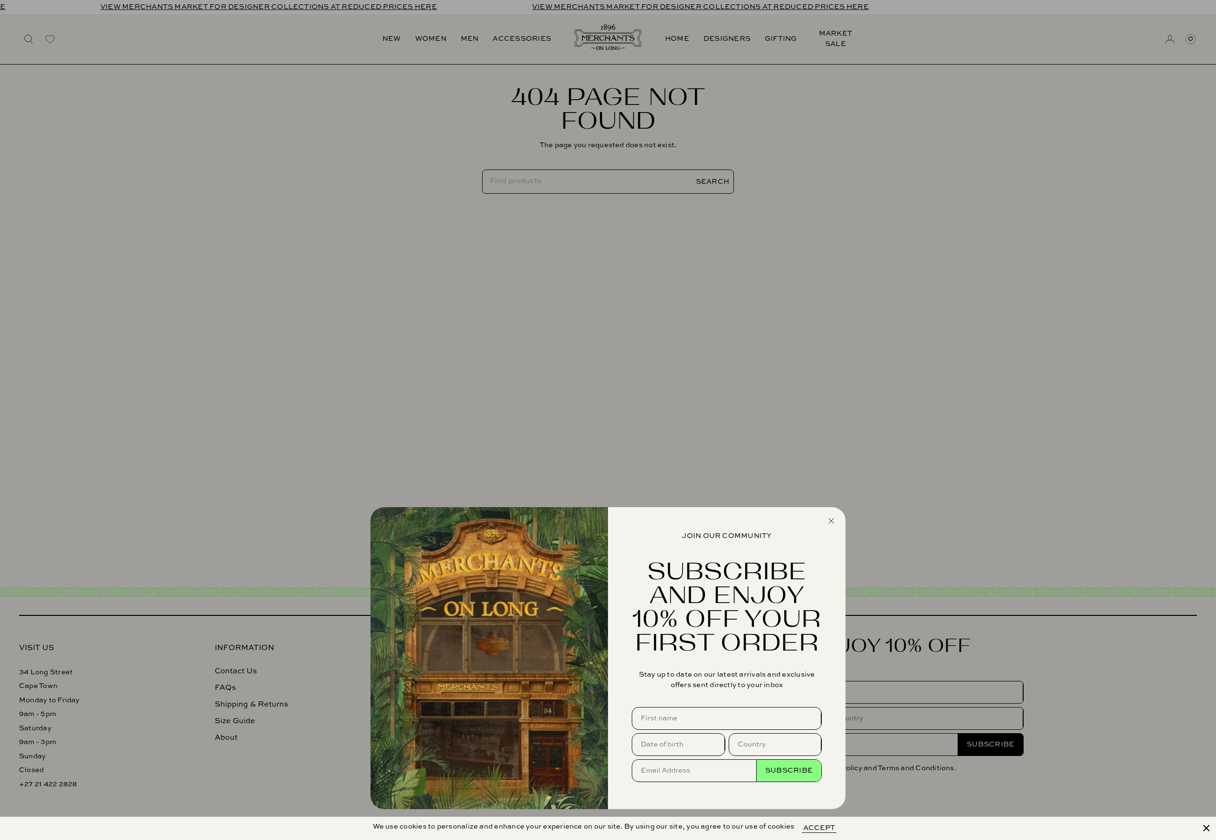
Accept (819, 827)
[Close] (1206, 828)
